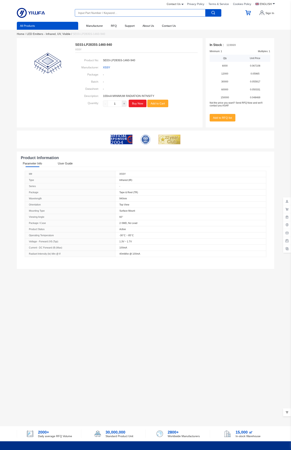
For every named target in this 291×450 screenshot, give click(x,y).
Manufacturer (94, 25)
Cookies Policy (242, 4)
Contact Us (169, 25)
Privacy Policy (195, 4)
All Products (27, 25)
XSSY (106, 67)
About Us (148, 25)
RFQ (114, 25)
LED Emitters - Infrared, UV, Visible (49, 33)
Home (21, 33)
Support (130, 25)
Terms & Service (218, 4)
